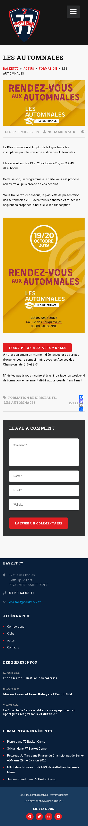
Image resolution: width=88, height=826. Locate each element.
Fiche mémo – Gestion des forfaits (30, 678)
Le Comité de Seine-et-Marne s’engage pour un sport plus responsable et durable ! (39, 712)
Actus (11, 640)
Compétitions (16, 626)
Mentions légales (59, 794)
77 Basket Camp (34, 741)
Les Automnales (20, 402)
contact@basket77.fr (25, 602)
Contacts (13, 647)
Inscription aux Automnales (37, 348)
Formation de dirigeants (32, 398)
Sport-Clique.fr (55, 801)
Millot (10, 767)
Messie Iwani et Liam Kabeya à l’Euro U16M (37, 694)
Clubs (11, 633)
